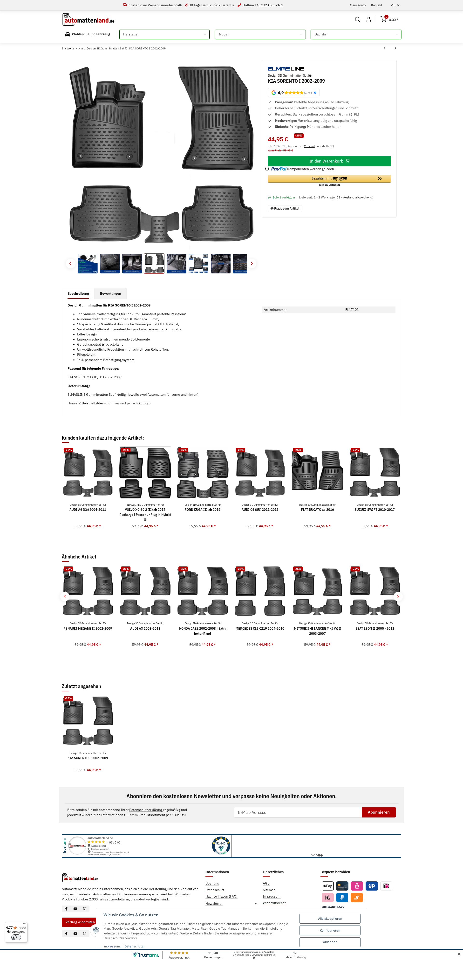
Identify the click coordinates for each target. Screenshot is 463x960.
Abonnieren (379, 812)
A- (398, 5)
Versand (309, 146)
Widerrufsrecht (274, 903)
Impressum (111, 946)
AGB (266, 883)
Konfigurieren (330, 930)
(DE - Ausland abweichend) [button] (354, 197)
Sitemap (269, 890)
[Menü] (24, 925)
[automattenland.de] (88, 19)
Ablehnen (330, 942)
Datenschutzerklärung (146, 810)
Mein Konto (358, 5)
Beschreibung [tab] (78, 293)
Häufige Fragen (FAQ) (221, 896)
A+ (393, 5)
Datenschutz (133, 946)
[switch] (16, 937)
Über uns (212, 883)
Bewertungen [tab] (110, 293)
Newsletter (214, 903)
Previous (70, 263)
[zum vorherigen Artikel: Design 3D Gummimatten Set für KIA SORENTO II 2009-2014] (384, 48)
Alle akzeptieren (330, 918)
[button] (357, 19)
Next (251, 263)
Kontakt (376, 5)
